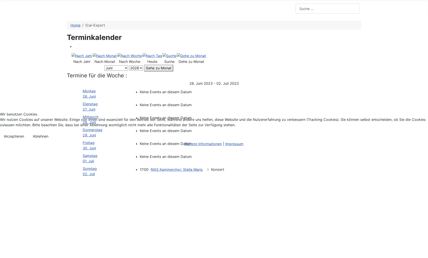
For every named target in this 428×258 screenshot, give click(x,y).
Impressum (234, 144)
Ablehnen (40, 136)
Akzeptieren (14, 136)
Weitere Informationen (203, 144)
